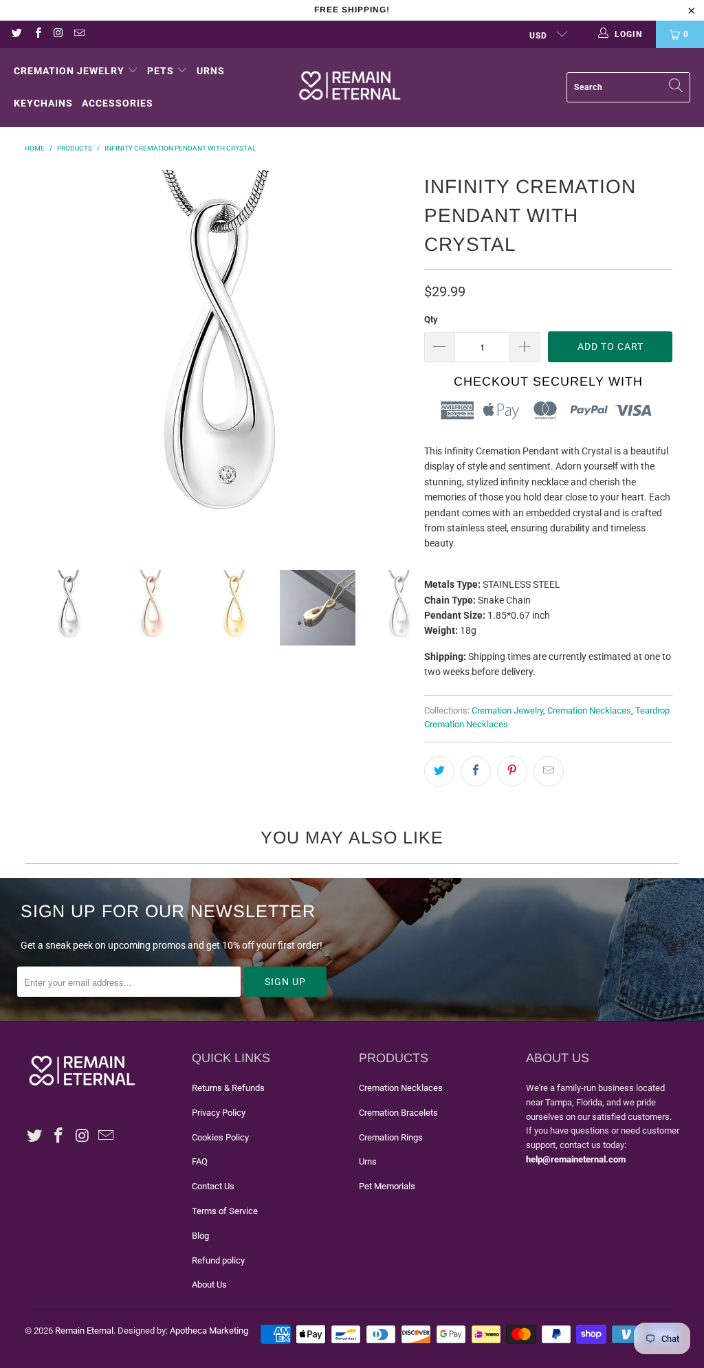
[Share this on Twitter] (439, 771)
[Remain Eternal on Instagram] (58, 34)
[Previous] (42, 359)
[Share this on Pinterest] (512, 771)
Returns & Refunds (228, 1088)
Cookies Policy (220, 1137)
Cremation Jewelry (69, 70)
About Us (209, 1284)
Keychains (43, 103)
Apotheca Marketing (209, 1330)
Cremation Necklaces (589, 710)
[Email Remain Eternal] (79, 34)
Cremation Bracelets (398, 1112)
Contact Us (213, 1186)
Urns (211, 70)
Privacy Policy (218, 1112)
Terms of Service (225, 1211)
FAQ (200, 1161)
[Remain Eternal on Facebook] (37, 34)
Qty (431, 319)
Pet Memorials (387, 1186)
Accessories (117, 103)
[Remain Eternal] (350, 87)
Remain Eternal (84, 1330)
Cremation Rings (391, 1137)
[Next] (400, 359)
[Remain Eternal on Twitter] (16, 34)
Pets (160, 70)
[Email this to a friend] (549, 771)
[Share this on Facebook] (476, 771)
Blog (200, 1236)
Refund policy (218, 1260)
